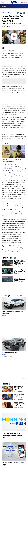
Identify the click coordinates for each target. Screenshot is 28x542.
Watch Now (23, 2)
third (13, 171)
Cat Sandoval (10, 48)
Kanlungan (15, 201)
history (5, 198)
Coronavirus (6, 12)
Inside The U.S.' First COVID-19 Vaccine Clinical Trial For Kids (12, 160)
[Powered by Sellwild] (24, 378)
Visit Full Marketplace (21, 295)
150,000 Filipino (8, 169)
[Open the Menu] (2, 2)
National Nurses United (10, 104)
